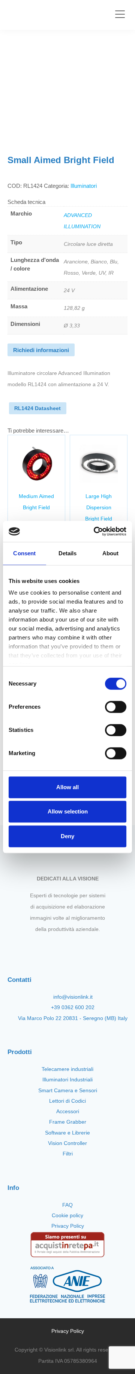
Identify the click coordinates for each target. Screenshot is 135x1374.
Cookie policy (67, 1215)
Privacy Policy (67, 1226)
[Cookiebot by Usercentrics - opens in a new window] (95, 531)
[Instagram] (61, 946)
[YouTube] (73, 946)
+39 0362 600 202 (72, 1007)
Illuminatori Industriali (67, 1080)
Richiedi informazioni (41, 350)
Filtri (68, 1154)
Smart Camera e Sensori (67, 1090)
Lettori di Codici (67, 1101)
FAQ (67, 1205)
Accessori (67, 1111)
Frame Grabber (67, 1122)
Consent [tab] (24, 553)
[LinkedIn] (86, 946)
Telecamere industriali (67, 1069)
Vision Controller (67, 1143)
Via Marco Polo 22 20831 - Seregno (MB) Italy (73, 1018)
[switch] (115, 707)
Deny (67, 836)
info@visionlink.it (73, 997)
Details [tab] (67, 553)
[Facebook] (48, 946)
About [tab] (110, 553)
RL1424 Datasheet (37, 408)
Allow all (67, 787)
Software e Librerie (67, 1133)
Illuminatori (83, 186)
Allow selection (68, 811)
